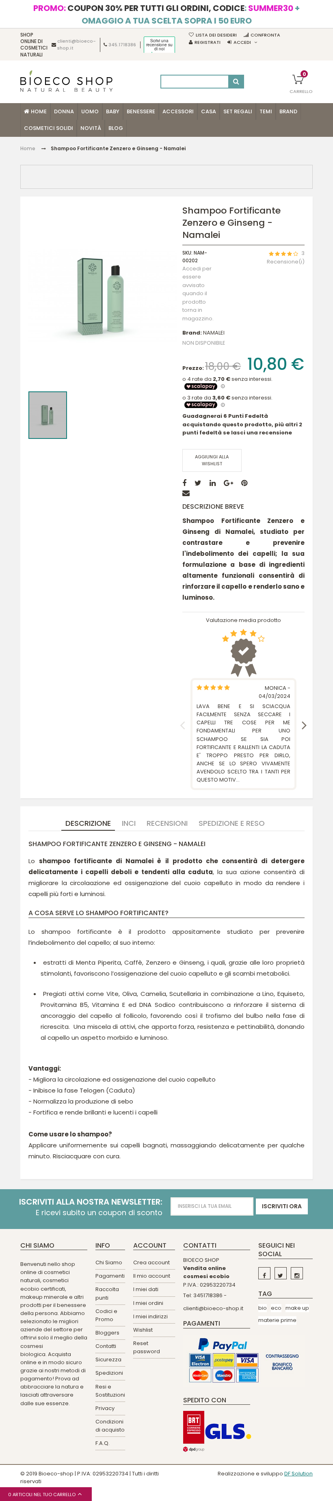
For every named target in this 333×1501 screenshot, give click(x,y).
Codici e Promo (106, 1315)
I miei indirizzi (150, 1316)
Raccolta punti (107, 1293)
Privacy (105, 1408)
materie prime (277, 1320)
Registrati (208, 42)
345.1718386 (122, 44)
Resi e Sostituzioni (110, 1391)
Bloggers (107, 1333)
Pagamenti (110, 1276)
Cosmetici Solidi (48, 128)
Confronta (265, 35)
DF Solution (298, 1473)
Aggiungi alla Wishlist (212, 460)
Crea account (151, 1262)
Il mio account (151, 1276)
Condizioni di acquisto (110, 1426)
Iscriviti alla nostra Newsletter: (90, 1202)
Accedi (242, 42)
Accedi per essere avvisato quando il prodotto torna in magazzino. (198, 293)
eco (276, 1308)
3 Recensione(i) (286, 258)
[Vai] (236, 82)
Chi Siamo (108, 1262)
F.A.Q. (102, 1443)
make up (297, 1308)
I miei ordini (148, 1303)
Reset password (146, 1347)
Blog (115, 128)
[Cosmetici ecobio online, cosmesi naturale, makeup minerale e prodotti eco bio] (66, 81)
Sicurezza (108, 1359)
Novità (90, 128)
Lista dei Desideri (216, 35)
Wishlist (143, 1330)
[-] (264, 1273)
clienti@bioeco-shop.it (213, 1308)
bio (262, 1308)
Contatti (105, 1346)
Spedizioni (109, 1373)
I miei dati (145, 1289)
